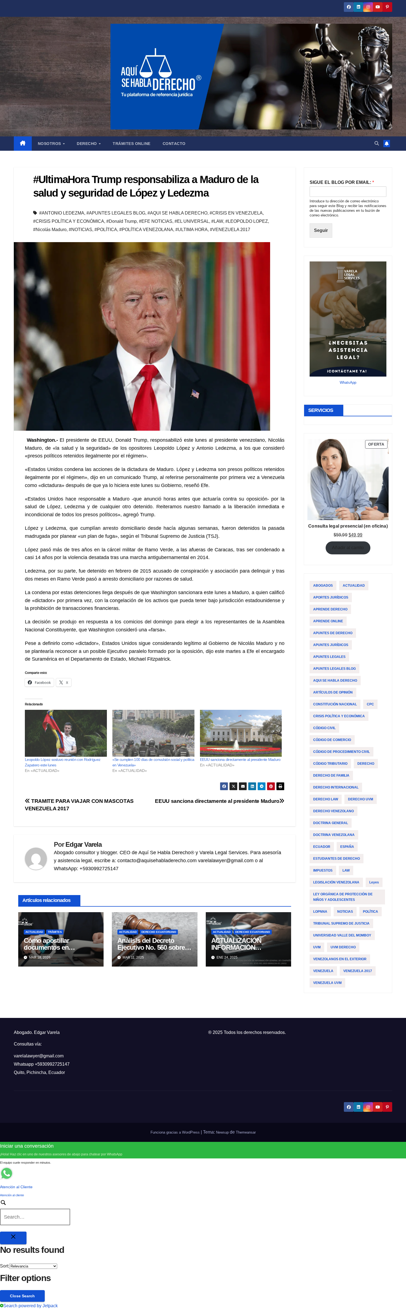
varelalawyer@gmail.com (39, 1056)
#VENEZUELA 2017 (230, 229)
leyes (374, 882)
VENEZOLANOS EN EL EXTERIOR (340, 959)
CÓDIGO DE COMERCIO (332, 740)
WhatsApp (348, 382)
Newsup (222, 1132)
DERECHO (365, 764)
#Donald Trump (121, 221)
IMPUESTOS (323, 870)
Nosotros (50, 143)
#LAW (217, 221)
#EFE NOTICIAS (155, 221)
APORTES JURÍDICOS (330, 597)
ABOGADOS (323, 585)
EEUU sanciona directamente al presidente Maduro (240, 759)
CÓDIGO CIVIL (324, 728)
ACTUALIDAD (34, 931)
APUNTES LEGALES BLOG (334, 669)
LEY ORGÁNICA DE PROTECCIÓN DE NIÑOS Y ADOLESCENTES (343, 897)
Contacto (174, 143)
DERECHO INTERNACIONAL (335, 787)
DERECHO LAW (325, 799)
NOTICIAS (345, 912)
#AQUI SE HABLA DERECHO (177, 213)
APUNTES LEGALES (329, 657)
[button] (377, 143)
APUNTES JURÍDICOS (330, 645)
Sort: (4, 1266)
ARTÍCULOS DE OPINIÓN (333, 692)
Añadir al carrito (348, 547)
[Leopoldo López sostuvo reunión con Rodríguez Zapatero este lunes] (66, 733)
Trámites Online (132, 143)
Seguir (321, 230)
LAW (346, 870)
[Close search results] (13, 1238)
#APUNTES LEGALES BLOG (115, 213)
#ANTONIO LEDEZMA (61, 213)
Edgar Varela (83, 844)
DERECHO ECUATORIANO (158, 931)
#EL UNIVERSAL (192, 221)
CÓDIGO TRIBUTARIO (330, 764)
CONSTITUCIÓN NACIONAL (335, 704)
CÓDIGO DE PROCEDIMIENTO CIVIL (341, 752)
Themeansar (246, 1132)
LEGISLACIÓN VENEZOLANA (336, 882)
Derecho (87, 143)
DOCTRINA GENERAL (330, 823)
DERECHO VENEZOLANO (333, 811)
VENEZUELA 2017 (357, 971)
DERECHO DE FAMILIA (331, 775)
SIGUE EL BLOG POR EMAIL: (342, 182)
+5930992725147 (52, 1064)
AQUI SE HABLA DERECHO (335, 680)
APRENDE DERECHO (330, 609)
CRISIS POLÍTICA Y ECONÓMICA (339, 716)
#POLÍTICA (105, 229)
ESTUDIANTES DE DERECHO (336, 859)
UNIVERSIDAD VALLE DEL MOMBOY (342, 935)
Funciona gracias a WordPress (176, 1132)
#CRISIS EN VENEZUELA (236, 213)
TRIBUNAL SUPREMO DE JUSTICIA (341, 923)
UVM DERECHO (343, 947)
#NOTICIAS (80, 229)
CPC (370, 704)
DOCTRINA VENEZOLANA (334, 835)
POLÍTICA (370, 912)
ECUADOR (321, 847)
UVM (317, 947)
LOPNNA (320, 912)
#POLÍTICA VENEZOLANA (146, 229)
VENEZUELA (323, 971)
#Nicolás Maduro (50, 229)
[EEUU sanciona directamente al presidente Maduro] (241, 733)
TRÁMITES (55, 931)
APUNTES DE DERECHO (332, 633)
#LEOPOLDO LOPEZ (246, 221)
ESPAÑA (347, 847)
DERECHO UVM (360, 799)
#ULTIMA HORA (191, 229)
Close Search (22, 1296)
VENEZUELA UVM (327, 983)
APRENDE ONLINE (328, 621)
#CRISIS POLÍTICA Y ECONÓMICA (68, 221)
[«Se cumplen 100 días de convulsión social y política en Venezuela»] (153, 733)
